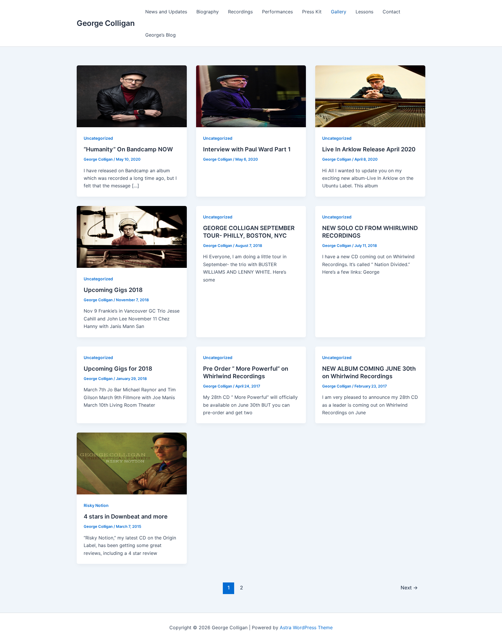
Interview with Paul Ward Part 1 (247, 149)
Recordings (240, 12)
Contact (391, 12)
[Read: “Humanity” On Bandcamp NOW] (132, 96)
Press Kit (312, 12)
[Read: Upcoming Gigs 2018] (132, 236)
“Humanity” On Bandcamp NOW (128, 149)
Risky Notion (96, 505)
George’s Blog (160, 35)
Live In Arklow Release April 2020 (368, 149)
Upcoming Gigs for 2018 (118, 368)
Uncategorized (98, 138)
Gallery (338, 12)
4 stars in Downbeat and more (126, 516)
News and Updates (166, 12)
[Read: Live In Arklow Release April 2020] (370, 96)
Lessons (364, 12)
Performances (277, 12)
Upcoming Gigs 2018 (113, 289)
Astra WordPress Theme (306, 627)
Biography (207, 12)
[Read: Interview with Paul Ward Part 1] (251, 96)
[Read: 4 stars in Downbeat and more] (132, 463)
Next (409, 587)
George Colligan (106, 23)
